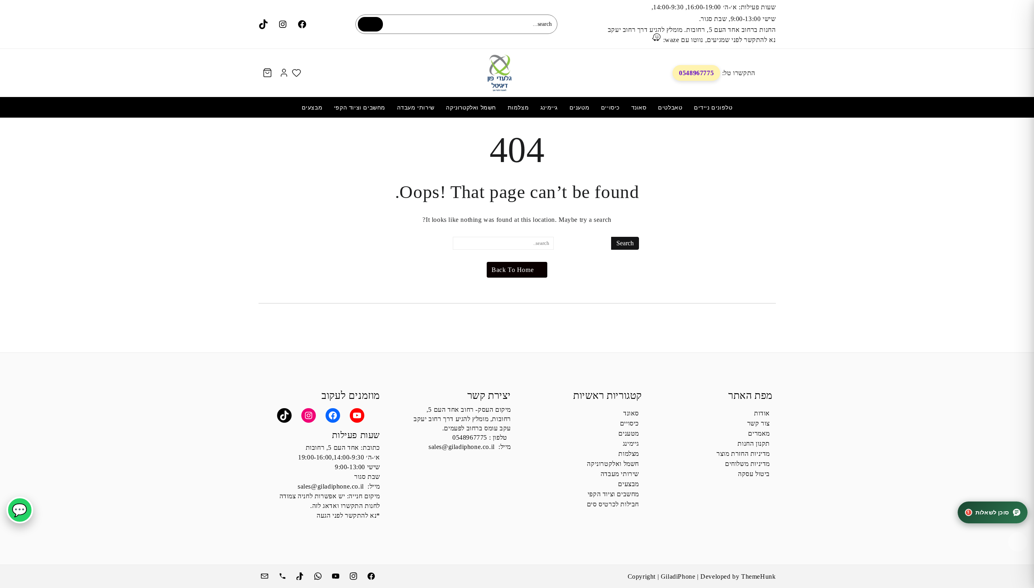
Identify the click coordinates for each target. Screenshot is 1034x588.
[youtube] (336, 575)
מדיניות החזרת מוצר (743, 453)
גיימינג (631, 443)
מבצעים (628, 484)
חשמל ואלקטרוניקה (613, 463)
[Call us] (283, 575)
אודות (762, 413)
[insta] (354, 575)
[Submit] (370, 24)
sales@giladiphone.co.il (462, 446)
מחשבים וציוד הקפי (613, 494)
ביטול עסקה (754, 473)
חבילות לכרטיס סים (613, 504)
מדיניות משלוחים (747, 463)
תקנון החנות (754, 443)
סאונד (631, 413)
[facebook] (372, 575)
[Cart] (267, 73)
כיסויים (629, 423)
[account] (284, 73)
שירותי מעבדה (620, 473)
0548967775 (696, 73)
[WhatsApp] (318, 575)
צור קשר (758, 423)
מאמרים (759, 433)
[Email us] (265, 575)
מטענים (628, 433)
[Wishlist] (296, 73)
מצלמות (628, 453)
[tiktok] (301, 575)
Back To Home (513, 269)
